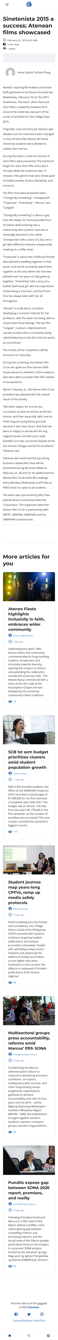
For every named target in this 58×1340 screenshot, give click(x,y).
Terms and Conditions (23, 1320)
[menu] (7, 4)
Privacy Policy (39, 1320)
